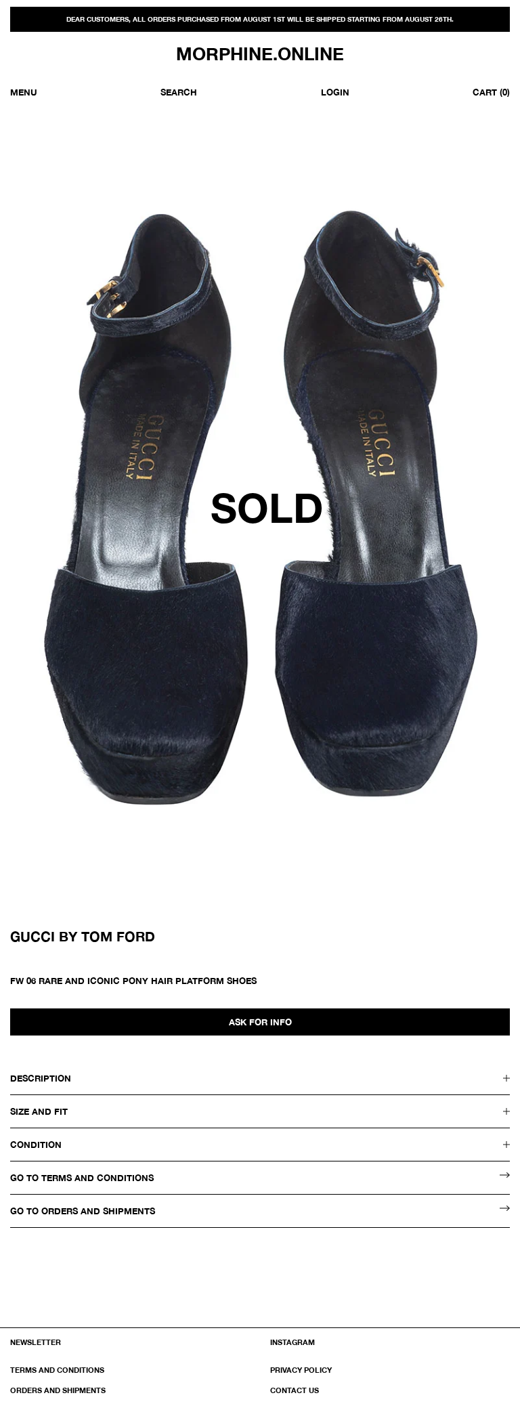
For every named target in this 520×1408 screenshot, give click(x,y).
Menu (23, 92)
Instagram (292, 1342)
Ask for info (260, 1022)
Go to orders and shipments (82, 1211)
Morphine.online (260, 54)
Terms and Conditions (57, 1369)
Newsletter (35, 1342)
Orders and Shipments (58, 1390)
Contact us (294, 1390)
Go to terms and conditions (82, 1177)
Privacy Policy (301, 1369)
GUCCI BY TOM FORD (82, 936)
